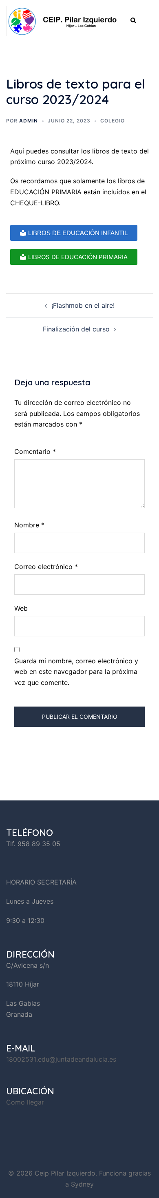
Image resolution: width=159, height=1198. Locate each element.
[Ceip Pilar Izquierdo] (61, 20)
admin (28, 121)
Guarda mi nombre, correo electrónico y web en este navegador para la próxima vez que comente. (76, 672)
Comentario (35, 451)
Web (21, 608)
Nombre (29, 525)
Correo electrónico (46, 566)
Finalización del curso (76, 329)
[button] (133, 21)
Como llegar (25, 1102)
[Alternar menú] (149, 21)
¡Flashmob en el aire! (83, 305)
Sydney (82, 1184)
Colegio (112, 121)
